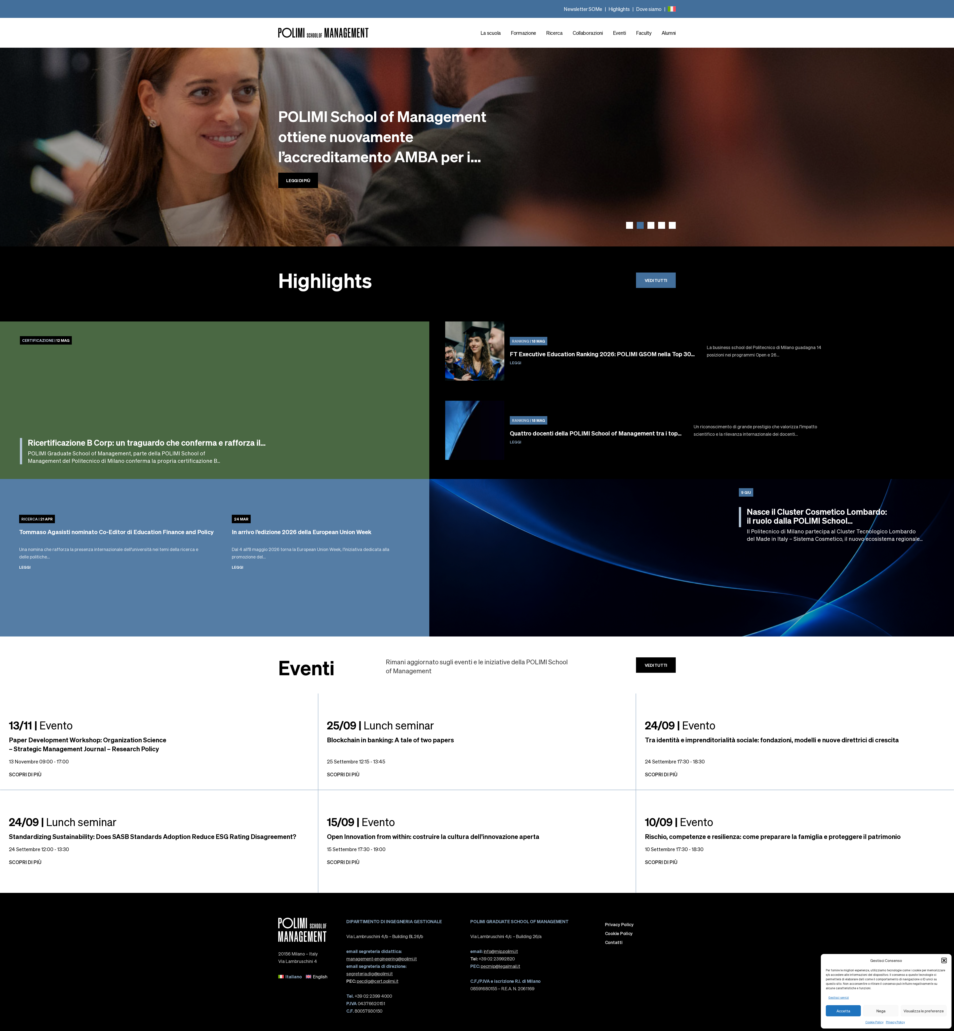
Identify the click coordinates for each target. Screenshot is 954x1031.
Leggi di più (298, 170)
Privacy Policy (895, 1022)
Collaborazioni (588, 33)
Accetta (843, 1010)
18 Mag (528, 341)
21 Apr (37, 518)
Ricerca (554, 33)
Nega (880, 1010)
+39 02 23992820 (492, 958)
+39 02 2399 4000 (369, 996)
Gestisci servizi (838, 997)
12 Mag (46, 340)
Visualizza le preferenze (924, 1010)
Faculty (644, 33)
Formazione (523, 33)
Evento (41, 724)
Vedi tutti (656, 280)
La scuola (490, 33)
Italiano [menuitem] (293, 976)
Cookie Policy (874, 1022)
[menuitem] (672, 9)
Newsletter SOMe (583, 9)
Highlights (619, 9)
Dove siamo (649, 9)
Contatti (614, 942)
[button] (944, 960)
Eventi (619, 33)
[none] (672, 9)
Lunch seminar (380, 724)
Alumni (669, 33)
